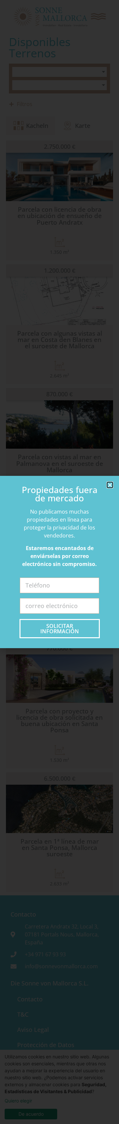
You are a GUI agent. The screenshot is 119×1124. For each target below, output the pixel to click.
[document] (59, 562)
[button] (109, 484)
